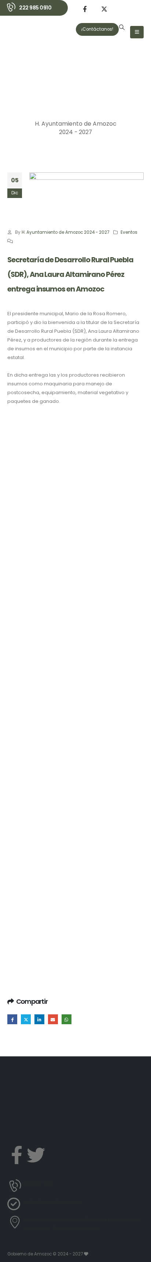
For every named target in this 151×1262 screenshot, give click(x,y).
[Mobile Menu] (137, 32)
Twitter (26, 1019)
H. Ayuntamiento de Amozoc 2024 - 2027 (65, 232)
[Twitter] (36, 1155)
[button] (122, 27)
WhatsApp (66, 1019)
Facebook (12, 1019)
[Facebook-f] (16, 1155)
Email (53, 1019)
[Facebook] (84, 9)
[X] (104, 9)
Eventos (129, 232)
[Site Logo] (27, 40)
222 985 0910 (35, 7)
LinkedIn (39, 1019)
